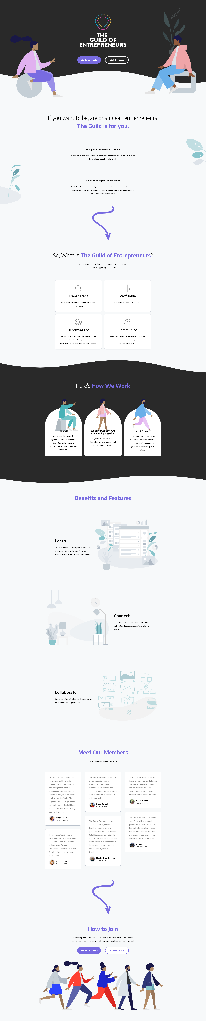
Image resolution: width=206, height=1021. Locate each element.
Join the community (89, 60)
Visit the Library (117, 950)
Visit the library (117, 60)
